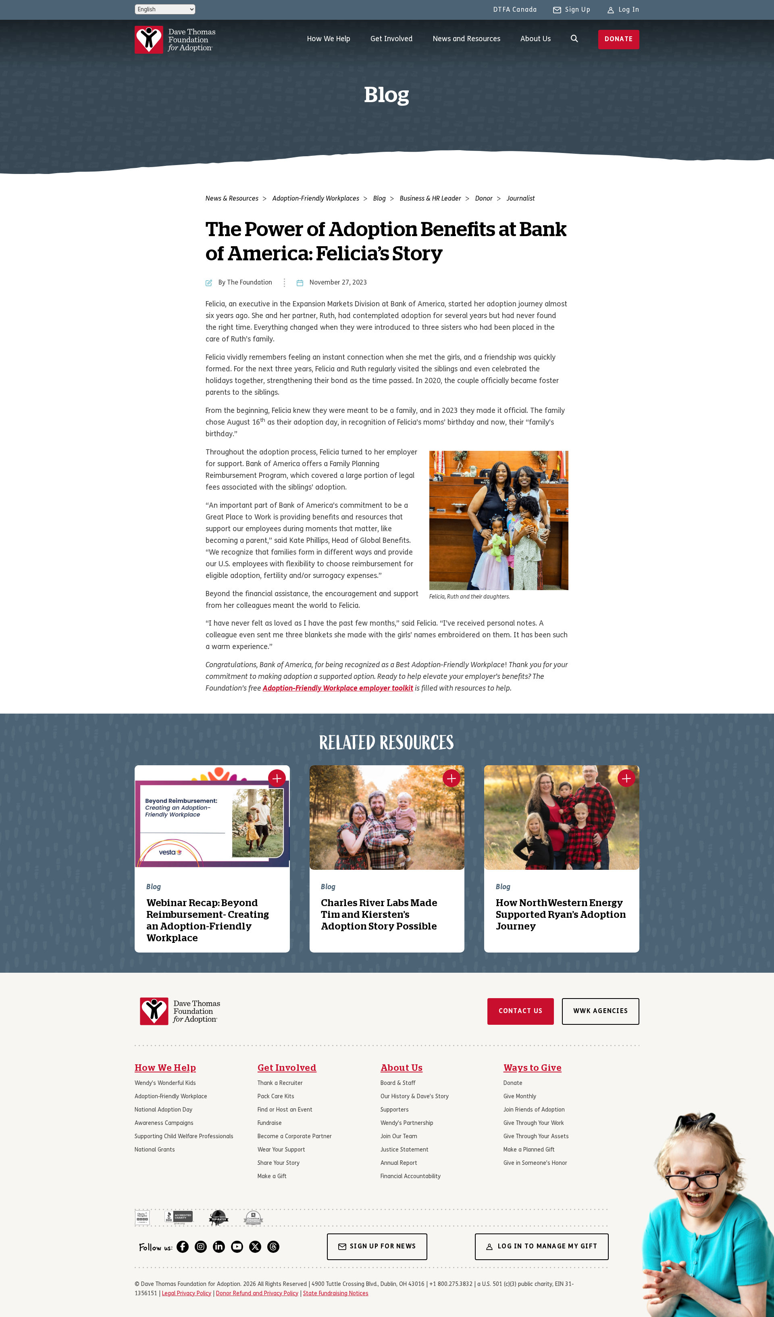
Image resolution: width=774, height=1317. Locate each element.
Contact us (521, 1011)
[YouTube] (237, 1247)
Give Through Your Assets (536, 1137)
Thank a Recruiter (280, 1083)
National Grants (155, 1150)
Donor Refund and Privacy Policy (257, 1294)
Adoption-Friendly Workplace (171, 1097)
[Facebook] (183, 1247)
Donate (619, 39)
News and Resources (466, 39)
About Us (535, 39)
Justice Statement (405, 1150)
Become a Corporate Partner (295, 1137)
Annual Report (399, 1163)
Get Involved (391, 39)
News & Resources (232, 199)
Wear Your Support (281, 1150)
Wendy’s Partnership (407, 1123)
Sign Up (577, 10)
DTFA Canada (515, 10)
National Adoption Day (163, 1110)
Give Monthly (520, 1097)
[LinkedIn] (219, 1247)
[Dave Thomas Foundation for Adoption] (175, 40)
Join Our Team (399, 1137)
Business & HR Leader (430, 199)
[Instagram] (201, 1247)
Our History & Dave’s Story (415, 1097)
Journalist (521, 199)
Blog (379, 199)
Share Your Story (279, 1163)
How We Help (328, 39)
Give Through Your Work (534, 1123)
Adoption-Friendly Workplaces (316, 199)
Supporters (395, 1110)
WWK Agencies (600, 1011)
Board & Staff (398, 1083)
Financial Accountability (411, 1177)
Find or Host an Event (285, 1110)
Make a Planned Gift (529, 1150)
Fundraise (270, 1123)
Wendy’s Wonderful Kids (165, 1083)
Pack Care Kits (276, 1097)
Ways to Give (533, 1068)
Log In (629, 10)
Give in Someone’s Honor (535, 1163)
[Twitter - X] (255, 1247)
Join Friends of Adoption (534, 1110)
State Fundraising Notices (335, 1294)
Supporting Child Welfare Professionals (184, 1137)
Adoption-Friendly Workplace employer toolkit (338, 689)
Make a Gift (272, 1177)
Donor (484, 199)
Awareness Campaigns (164, 1123)
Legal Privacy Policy (186, 1294)
